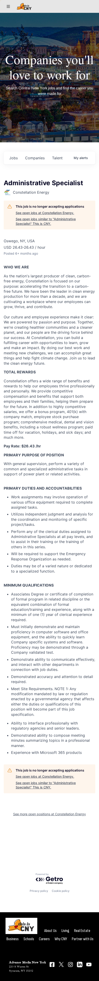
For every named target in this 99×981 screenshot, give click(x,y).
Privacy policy (39, 891)
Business (12, 939)
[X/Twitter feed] (61, 964)
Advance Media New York (27, 962)
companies (35, 158)
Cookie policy (61, 891)
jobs (13, 158)
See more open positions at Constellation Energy (49, 814)
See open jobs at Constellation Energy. (45, 213)
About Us (50, 930)
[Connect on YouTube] (88, 964)
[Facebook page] (52, 964)
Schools (28, 939)
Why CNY (61, 939)
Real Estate (82, 930)
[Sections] (8, 6)
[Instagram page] (70, 964)
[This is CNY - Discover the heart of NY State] (24, 6)
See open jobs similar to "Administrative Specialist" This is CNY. (46, 221)
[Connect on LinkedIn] (79, 964)
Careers (44, 939)
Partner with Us (82, 939)
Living (65, 930)
